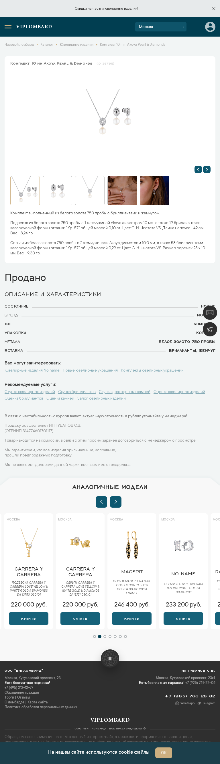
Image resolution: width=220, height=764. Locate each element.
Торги (9, 698)
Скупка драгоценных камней (124, 392)
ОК (163, 753)
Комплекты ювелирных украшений (152, 370)
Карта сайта (38, 703)
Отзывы (23, 698)
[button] (198, 169)
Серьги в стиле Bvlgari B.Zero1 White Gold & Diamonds (132, 588)
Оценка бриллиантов (24, 398)
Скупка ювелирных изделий (30, 392)
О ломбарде (14, 703)
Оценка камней (60, 398)
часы (97, 9)
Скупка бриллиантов (77, 392)
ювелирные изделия (121, 9)
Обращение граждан (22, 693)
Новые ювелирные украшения (90, 370)
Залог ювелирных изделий (101, 398)
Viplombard (34, 27)
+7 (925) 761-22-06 (200, 683)
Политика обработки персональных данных (41, 707)
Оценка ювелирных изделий (179, 392)
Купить (28, 618)
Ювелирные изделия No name (32, 370)
